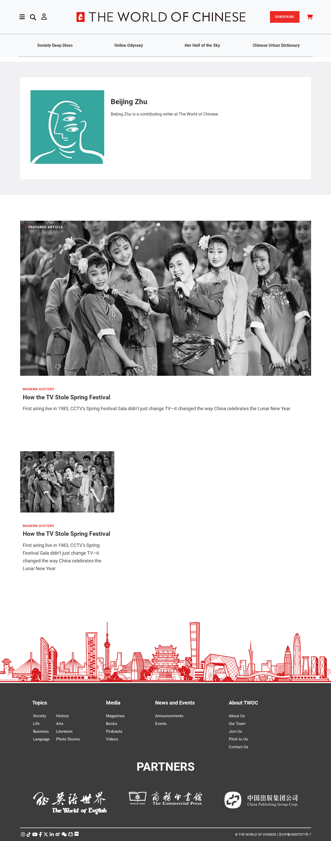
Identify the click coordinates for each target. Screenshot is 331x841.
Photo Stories (68, 739)
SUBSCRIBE (284, 17)
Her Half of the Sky (202, 45)
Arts (59, 723)
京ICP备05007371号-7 (295, 834)
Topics (39, 703)
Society (39, 716)
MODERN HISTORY (39, 389)
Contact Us (238, 747)
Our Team (237, 723)
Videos (112, 739)
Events (161, 723)
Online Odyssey (128, 45)
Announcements (169, 716)
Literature (64, 731)
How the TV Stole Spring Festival (66, 397)
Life (36, 723)
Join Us (235, 731)
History (62, 716)
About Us (237, 716)
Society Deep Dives (55, 45)
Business (41, 731)
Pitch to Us (238, 739)
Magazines (115, 716)
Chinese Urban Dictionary (276, 45)
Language (41, 739)
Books (111, 723)
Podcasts (114, 731)
